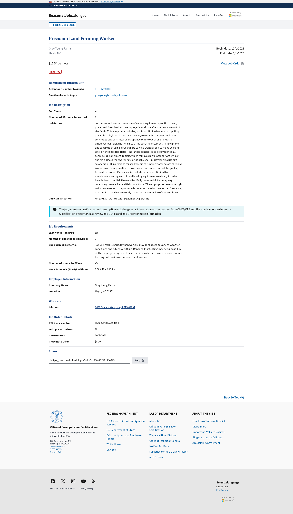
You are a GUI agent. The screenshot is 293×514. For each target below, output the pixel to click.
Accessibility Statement (206, 442)
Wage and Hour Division (163, 435)
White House (113, 444)
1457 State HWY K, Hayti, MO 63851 (115, 307)
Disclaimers (199, 426)
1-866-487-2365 (56, 449)
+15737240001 (103, 89)
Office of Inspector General (165, 440)
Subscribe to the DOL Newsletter (168, 451)
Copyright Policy (86, 488)
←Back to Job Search (62, 24)
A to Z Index (156, 457)
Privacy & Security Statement (62, 488)
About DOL (155, 421)
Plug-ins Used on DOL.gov (207, 437)
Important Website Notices (208, 432)
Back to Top (231, 397)
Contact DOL (55, 452)
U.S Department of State (120, 430)
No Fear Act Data (159, 446)
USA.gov (111, 449)
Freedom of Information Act (208, 421)
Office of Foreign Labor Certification (162, 428)
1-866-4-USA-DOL (57, 446)
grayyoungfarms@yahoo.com (112, 95)
